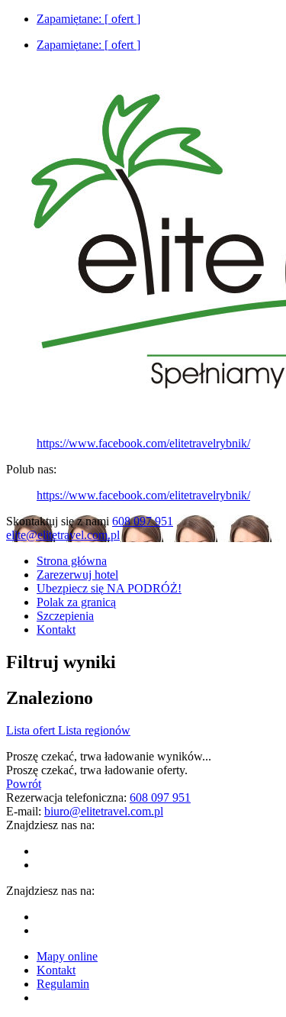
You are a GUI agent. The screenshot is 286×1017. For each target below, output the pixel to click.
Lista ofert (32, 730)
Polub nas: (31, 469)
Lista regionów (94, 730)
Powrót (23, 783)
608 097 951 (142, 521)
